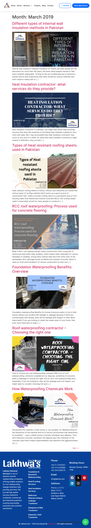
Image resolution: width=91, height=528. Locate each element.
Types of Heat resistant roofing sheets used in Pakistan (44, 147)
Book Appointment (80, 5)
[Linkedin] (72, 483)
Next (76, 448)
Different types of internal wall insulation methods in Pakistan (37, 25)
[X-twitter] (78, 478)
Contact (50, 5)
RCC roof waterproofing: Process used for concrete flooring (44, 208)
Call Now (66, 5)
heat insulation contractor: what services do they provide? (39, 86)
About (19, 5)
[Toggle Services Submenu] (31, 5)
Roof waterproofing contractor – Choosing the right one (39, 330)
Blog (44, 5)
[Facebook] (72, 478)
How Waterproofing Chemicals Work (42, 389)
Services (26, 5)
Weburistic (52, 524)
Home (13, 5)
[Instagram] (78, 483)
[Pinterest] (84, 478)
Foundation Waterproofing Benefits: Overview (42, 269)
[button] (85, 522)
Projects (37, 5)
